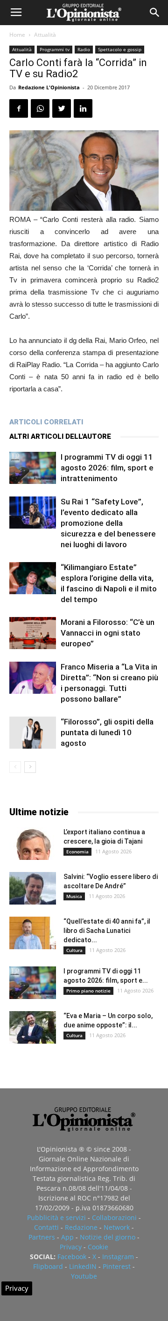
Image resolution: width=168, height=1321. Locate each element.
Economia (77, 851)
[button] (155, 12)
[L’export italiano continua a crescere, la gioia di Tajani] (32, 843)
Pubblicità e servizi (56, 1217)
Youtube (84, 1276)
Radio (83, 49)
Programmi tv (55, 49)
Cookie (98, 1246)
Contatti (46, 1227)
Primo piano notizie (88, 990)
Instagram (118, 1256)
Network (117, 1227)
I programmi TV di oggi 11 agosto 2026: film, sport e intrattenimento (107, 467)
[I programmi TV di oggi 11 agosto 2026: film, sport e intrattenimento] (32, 468)
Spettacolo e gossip (119, 49)
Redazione (81, 1227)
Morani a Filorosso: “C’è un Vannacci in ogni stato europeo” (107, 632)
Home (17, 35)
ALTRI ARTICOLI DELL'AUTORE (60, 436)
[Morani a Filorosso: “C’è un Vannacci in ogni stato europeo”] (32, 633)
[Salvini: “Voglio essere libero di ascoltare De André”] (32, 888)
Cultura (74, 950)
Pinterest (117, 1266)
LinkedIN (83, 1266)
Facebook (71, 1256)
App (67, 1237)
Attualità (45, 35)
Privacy (71, 1246)
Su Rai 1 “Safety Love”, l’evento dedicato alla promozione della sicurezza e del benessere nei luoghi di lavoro (108, 523)
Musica (74, 896)
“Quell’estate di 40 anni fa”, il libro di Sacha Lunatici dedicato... (106, 931)
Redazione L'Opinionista (49, 87)
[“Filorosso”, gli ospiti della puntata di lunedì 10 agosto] (32, 733)
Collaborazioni (114, 1217)
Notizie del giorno (107, 1237)
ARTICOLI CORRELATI (46, 422)
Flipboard (48, 1266)
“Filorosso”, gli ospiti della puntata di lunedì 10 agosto (107, 732)
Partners (41, 1237)
